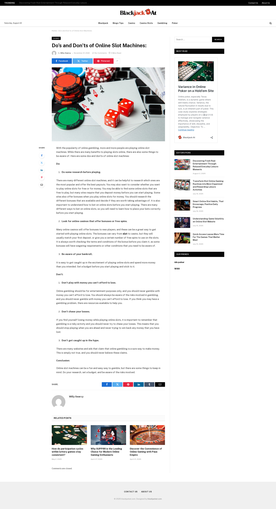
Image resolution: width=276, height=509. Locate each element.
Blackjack (103, 23)
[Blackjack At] (138, 13)
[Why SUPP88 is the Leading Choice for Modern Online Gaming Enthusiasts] (108, 435)
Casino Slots (146, 23)
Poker (175, 23)
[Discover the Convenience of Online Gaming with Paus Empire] (147, 435)
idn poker (179, 262)
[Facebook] (42, 155)
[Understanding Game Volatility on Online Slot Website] (182, 222)
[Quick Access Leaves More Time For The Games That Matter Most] (182, 238)
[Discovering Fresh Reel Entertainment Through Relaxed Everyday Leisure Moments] (182, 164)
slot (125, 233)
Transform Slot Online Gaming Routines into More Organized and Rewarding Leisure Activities (55, 3)
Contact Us (253, 3)
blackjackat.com (155, 499)
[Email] (42, 185)
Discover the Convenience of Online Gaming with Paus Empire (146, 451)
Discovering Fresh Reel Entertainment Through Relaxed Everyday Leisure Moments (205, 165)
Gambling (162, 23)
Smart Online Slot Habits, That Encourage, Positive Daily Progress (208, 204)
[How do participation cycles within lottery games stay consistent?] (69, 435)
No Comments (101, 53)
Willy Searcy (65, 53)
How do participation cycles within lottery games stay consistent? (67, 451)
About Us (266, 3)
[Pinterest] (42, 177)
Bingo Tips (118, 23)
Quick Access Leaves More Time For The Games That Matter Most (208, 237)
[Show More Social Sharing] (117, 61)
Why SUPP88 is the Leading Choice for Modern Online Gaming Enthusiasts (106, 451)
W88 (177, 268)
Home (54, 31)
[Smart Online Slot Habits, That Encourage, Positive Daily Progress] (182, 205)
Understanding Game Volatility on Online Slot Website (208, 220)
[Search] (270, 23)
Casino (131, 23)
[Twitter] (42, 163)
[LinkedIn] (42, 170)
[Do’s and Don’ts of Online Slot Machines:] (108, 104)
